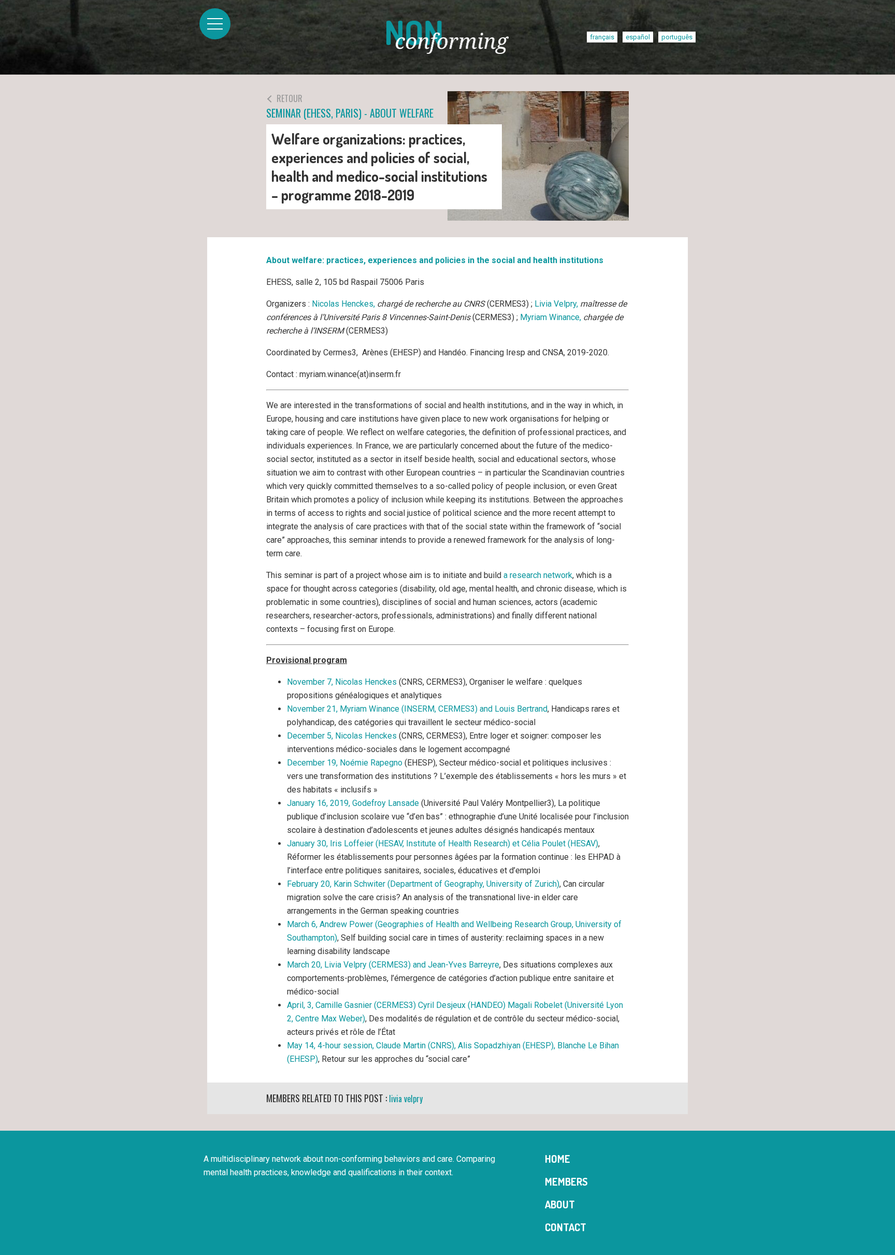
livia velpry (406, 1098)
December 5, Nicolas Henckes (342, 736)
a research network (537, 575)
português (676, 37)
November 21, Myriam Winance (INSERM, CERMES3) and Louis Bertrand (417, 709)
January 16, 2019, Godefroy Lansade (353, 803)
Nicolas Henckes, (343, 304)
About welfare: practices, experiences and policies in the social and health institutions (434, 260)
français (602, 37)
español (638, 37)
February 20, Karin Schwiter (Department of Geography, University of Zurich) (423, 884)
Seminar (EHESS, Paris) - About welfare (350, 106)
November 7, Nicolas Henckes (342, 682)
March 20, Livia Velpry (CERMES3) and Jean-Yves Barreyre (393, 965)
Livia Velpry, (556, 304)
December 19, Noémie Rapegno (344, 763)
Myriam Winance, (550, 317)
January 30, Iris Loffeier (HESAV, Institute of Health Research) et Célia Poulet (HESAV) (442, 843)
